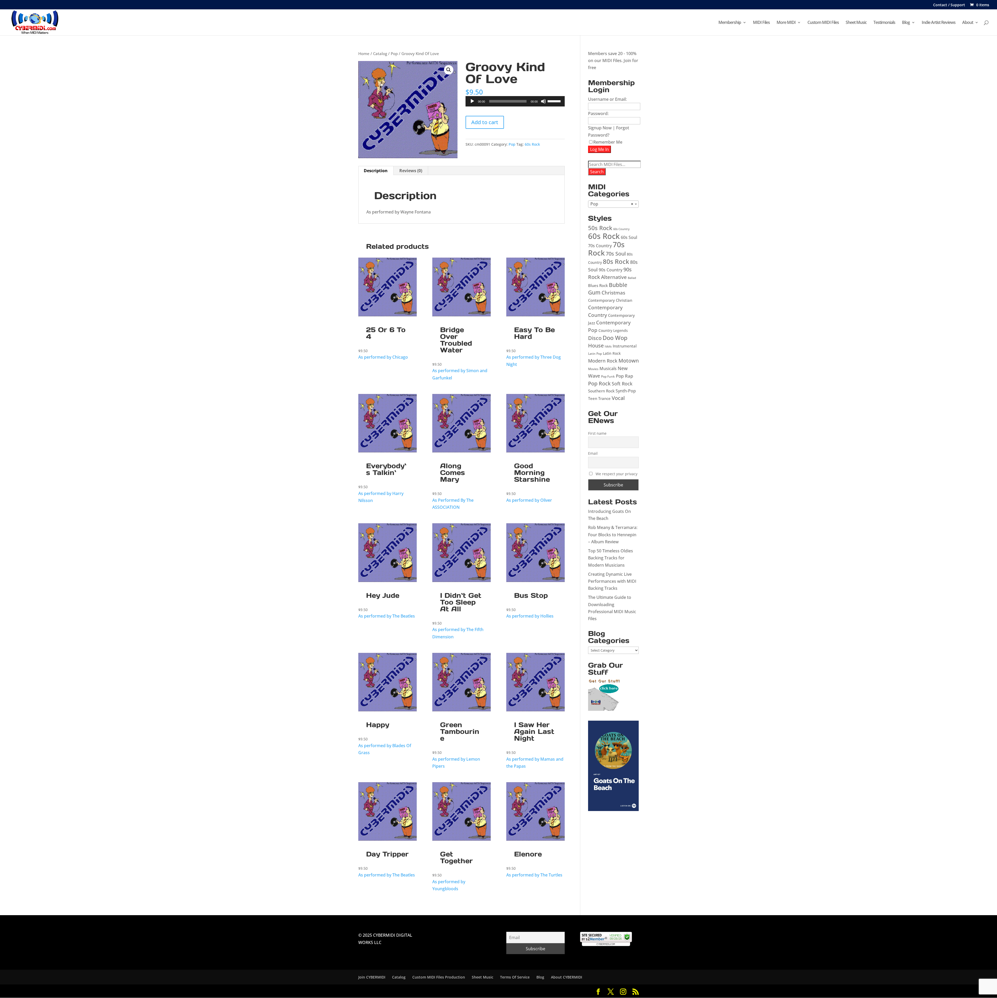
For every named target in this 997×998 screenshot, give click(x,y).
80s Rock (616, 261)
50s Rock (600, 228)
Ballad (632, 278)
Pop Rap (624, 376)
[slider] (555, 100)
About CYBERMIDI (566, 977)
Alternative (614, 277)
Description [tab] (376, 170)
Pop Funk (608, 376)
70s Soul (616, 253)
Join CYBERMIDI (371, 977)
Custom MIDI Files (823, 23)
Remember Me (607, 142)
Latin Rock (612, 353)
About (967, 23)
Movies (593, 369)
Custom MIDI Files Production (438, 977)
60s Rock (532, 144)
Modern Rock (602, 361)
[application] (515, 101)
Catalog (380, 53)
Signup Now (600, 128)
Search (597, 172)
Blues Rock (598, 285)
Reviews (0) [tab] (410, 170)
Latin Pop (595, 353)
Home (363, 53)
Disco (595, 337)
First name (597, 433)
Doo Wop (615, 337)
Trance (604, 398)
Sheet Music (856, 23)
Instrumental (625, 346)
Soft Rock (622, 383)
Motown (628, 360)
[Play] (472, 101)
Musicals (608, 368)
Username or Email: (607, 99)
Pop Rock (599, 383)
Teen (592, 398)
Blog (906, 23)
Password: (598, 113)
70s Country (600, 246)
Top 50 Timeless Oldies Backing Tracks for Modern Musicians (610, 558)
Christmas (613, 292)
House (596, 345)
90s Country (610, 270)
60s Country (621, 229)
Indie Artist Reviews (938, 23)
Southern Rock (601, 391)
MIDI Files (761, 23)
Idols (608, 346)
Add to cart (484, 122)
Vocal (618, 397)
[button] (448, 70)
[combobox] (613, 204)
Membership (729, 23)
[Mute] (543, 101)
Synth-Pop (626, 391)
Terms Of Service (515, 977)
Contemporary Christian (610, 300)
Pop (394, 53)
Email (593, 453)
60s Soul (629, 237)
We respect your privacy (616, 473)
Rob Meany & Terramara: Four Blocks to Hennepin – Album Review (612, 534)
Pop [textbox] (611, 204)
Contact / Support (949, 5)
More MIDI (786, 23)
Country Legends (613, 330)
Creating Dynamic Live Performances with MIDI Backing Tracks (612, 581)
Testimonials (884, 23)
